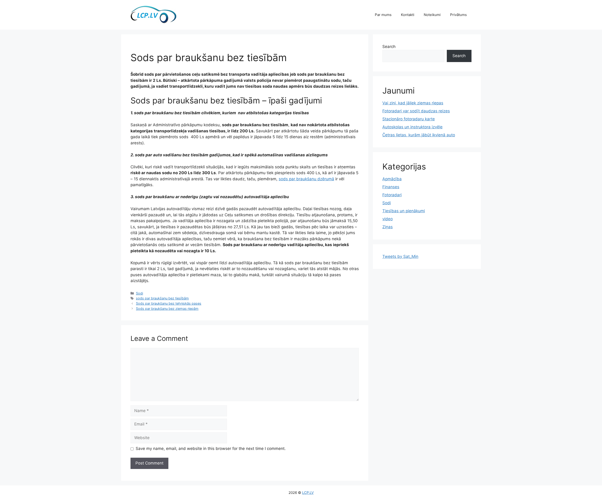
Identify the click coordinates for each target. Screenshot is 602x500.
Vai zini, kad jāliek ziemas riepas (412, 103)
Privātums (458, 14)
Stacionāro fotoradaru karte (408, 119)
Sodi (139, 293)
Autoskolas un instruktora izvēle (412, 127)
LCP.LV (308, 492)
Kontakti (407, 14)
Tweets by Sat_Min (400, 256)
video (387, 219)
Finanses (390, 187)
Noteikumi (432, 14)
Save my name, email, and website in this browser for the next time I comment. (211, 448)
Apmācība (392, 179)
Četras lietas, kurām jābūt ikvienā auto (418, 135)
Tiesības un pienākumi (403, 211)
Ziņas (387, 226)
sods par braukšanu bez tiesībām (162, 298)
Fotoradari (392, 195)
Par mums (383, 14)
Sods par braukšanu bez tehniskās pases (168, 303)
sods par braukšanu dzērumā (306, 179)
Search (389, 46)
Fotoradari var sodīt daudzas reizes (416, 111)
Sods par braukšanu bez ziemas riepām (167, 309)
